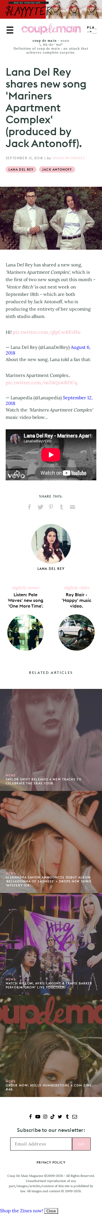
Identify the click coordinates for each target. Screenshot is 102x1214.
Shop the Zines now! (21, 1210)
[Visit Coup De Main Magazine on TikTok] (52, 1117)
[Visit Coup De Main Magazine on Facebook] (30, 1117)
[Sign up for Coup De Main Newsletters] (74, 1117)
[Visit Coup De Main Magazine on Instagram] (45, 1117)
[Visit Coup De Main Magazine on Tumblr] (67, 1117)
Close (51, 1211)
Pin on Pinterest (51, 507)
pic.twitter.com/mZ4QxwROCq (41, 382)
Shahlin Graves (68, 158)
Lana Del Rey (20, 169)
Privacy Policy (51, 1162)
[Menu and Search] (10, 30)
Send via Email (72, 507)
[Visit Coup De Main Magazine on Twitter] (59, 1117)
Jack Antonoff (57, 169)
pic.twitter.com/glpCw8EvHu (47, 332)
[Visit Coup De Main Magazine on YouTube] (37, 1117)
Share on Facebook (29, 507)
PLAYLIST (92, 30)
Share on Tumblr (61, 507)
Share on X (40, 507)
